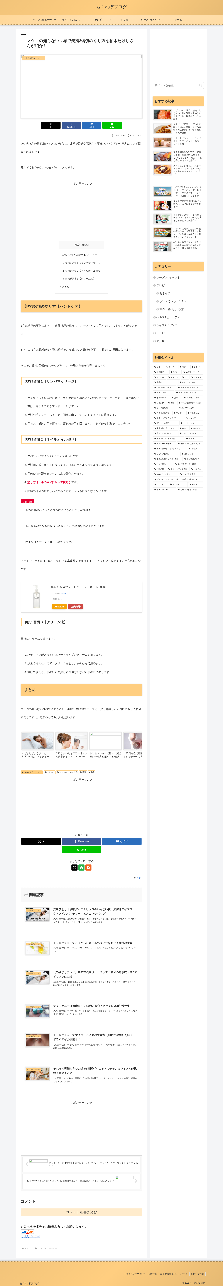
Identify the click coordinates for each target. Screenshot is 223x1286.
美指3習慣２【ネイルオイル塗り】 (84, 270)
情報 (84, 772)
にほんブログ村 (30, 1236)
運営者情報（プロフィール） (174, 1273)
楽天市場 (76, 606)
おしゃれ (51, 772)
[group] (37, 746)
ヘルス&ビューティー (33, 772)
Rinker (63, 593)
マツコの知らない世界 (68, 772)
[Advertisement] (81, 209)
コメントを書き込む (81, 1212)
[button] (136, 745)
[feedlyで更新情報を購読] (81, 867)
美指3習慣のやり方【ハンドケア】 (81, 255)
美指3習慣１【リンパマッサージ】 (84, 262)
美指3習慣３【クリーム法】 (80, 278)
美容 (93, 772)
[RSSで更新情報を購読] (88, 867)
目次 (77, 244)
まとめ (65, 286)
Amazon (59, 606)
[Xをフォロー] (74, 867)
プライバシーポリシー (134, 1273)
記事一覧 (153, 1273)
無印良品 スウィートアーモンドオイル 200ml (78, 586)
